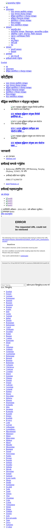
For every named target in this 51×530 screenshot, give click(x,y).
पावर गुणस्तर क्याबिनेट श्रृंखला (22, 12)
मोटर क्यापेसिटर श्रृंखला (19, 25)
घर (7, 7)
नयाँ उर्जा (14, 43)
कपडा (13, 38)
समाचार (8, 47)
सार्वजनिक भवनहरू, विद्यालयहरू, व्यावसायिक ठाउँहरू (29, 32)
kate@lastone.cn (12, 184)
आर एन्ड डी (15, 56)
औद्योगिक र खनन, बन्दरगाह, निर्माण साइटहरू (26, 34)
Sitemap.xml (11, 158)
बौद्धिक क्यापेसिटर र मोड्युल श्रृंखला (24, 16)
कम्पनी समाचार (16, 49)
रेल (12, 45)
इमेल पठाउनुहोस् (6, 214)
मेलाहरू (13, 52)
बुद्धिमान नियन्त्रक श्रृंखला (20, 18)
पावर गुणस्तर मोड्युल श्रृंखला (21, 14)
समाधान (9, 27)
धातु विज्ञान (15, 40)
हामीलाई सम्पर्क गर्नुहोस (14, 58)
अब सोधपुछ (5, 194)
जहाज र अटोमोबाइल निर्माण (20, 36)
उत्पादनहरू (10, 9)
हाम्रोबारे (9, 54)
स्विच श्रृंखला (16, 23)
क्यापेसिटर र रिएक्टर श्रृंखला (21, 20)
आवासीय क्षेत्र (16, 29)
